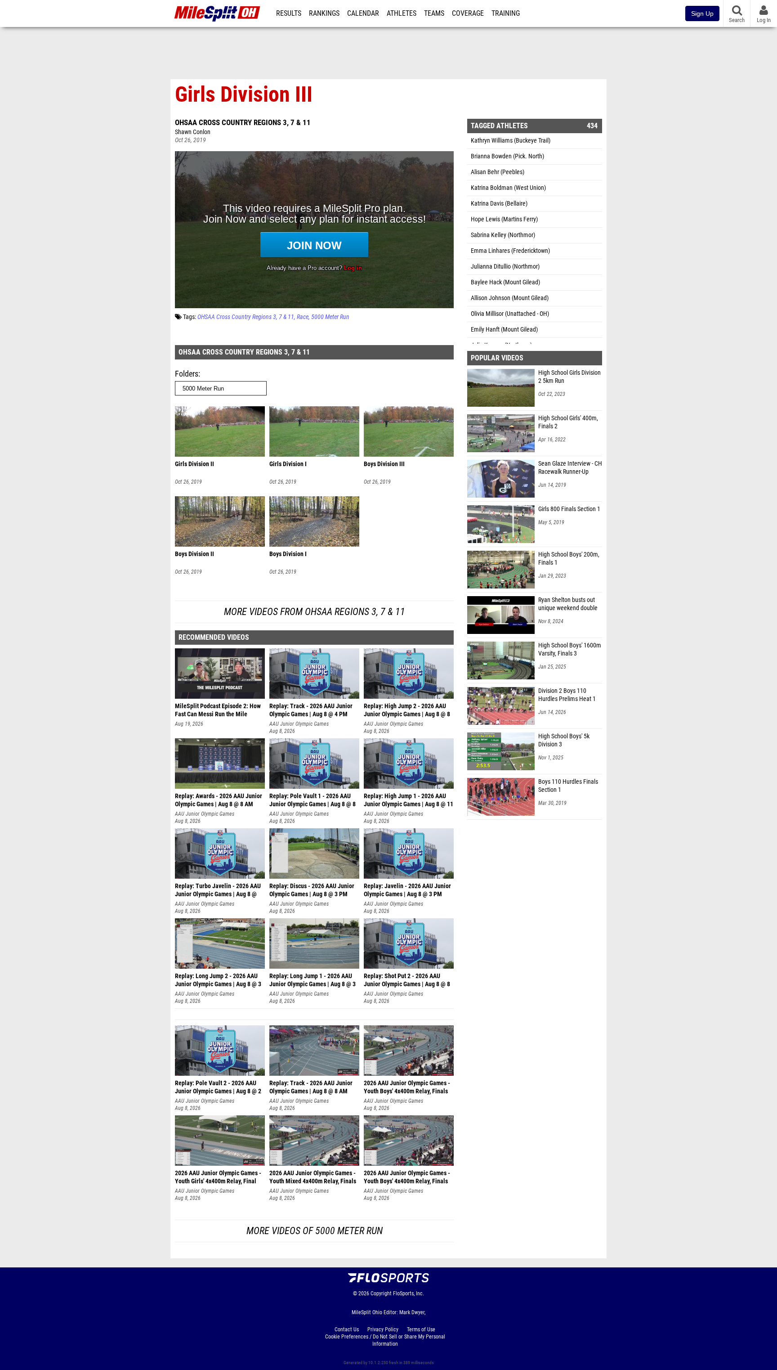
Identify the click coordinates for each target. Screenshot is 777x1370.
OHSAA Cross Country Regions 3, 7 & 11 (243, 122)
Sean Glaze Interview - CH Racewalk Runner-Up (570, 468)
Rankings (324, 13)
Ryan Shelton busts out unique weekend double (568, 604)
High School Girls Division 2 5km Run (569, 377)
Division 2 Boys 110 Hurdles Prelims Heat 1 (567, 695)
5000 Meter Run (330, 317)
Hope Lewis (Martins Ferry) (504, 219)
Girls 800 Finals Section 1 (569, 509)
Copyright (381, 1293)
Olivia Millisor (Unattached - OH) (510, 314)
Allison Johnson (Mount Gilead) (510, 298)
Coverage (468, 13)
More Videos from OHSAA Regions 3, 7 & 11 (314, 611)
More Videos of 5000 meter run (314, 1230)
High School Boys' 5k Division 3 (563, 740)
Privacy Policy (382, 1329)
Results (288, 13)
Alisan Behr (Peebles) (497, 172)
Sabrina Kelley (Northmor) (503, 235)
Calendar (363, 13)
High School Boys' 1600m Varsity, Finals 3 (569, 649)
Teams (434, 13)
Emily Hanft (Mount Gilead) (504, 329)
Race (302, 317)
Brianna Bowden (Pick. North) (507, 156)
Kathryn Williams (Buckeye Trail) (510, 140)
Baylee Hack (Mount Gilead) (505, 282)
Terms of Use (421, 1329)
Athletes (401, 13)
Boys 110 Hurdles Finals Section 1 (568, 786)
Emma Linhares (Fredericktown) (510, 251)
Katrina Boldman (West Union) (508, 188)
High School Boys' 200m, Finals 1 (568, 558)
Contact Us (347, 1329)
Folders (186, 373)
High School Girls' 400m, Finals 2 (568, 422)
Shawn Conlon (192, 132)
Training (505, 13)
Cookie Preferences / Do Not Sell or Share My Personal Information (385, 1340)
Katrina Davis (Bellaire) (499, 203)
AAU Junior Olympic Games (299, 724)
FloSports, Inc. (408, 1293)
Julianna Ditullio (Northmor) (505, 266)
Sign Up (702, 13)
